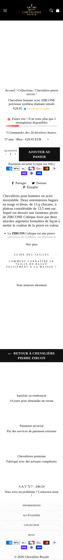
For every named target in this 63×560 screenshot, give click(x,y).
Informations (32, 505)
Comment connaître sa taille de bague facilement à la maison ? (31, 264)
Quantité (10, 151)
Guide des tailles (31, 254)
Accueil (10, 90)
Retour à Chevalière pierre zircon (34, 355)
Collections (26, 90)
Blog (31, 535)
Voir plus (31, 244)
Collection (31, 525)
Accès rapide (31, 515)
